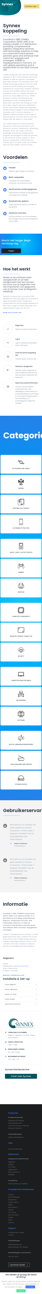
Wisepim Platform (15, 1128)
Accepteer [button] (21, 1291)
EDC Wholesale (14, 1197)
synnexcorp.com (17, 975)
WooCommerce (14, 1172)
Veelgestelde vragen (16, 1232)
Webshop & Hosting (16, 1120)
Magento (11, 1162)
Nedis (10, 1205)
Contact (11, 1235)
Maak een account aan (12, 312)
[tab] (21, 984)
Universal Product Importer (18, 1126)
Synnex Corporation (21, 966)
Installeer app (31, 6)
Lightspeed (12, 1169)
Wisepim (11, 1174)
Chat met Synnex (21, 1076)
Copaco (11, 1194)
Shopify (11, 1164)
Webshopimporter (15, 1123)
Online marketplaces (16, 1137)
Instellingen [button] (30, 1287)
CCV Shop (11, 1167)
